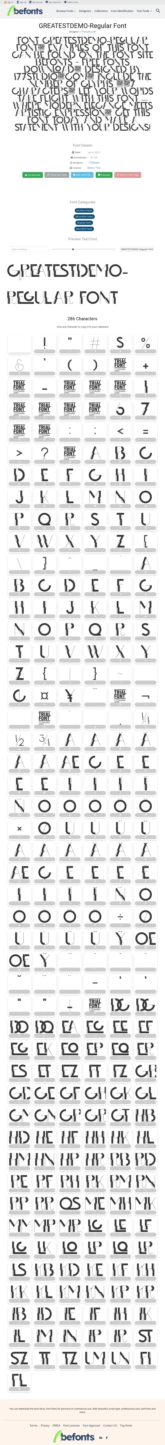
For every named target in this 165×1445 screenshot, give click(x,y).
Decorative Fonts (84, 216)
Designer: (78, 162)
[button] (158, 11)
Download (34, 175)
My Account (37, 2)
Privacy (45, 1425)
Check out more (58, 174)
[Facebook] (106, 1438)
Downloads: (80, 157)
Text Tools (143, 11)
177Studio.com (88, 31)
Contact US (110, 1425)
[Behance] (100, 1438)
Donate (105, 175)
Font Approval (91, 1425)
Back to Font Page (129, 174)
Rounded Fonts (84, 228)
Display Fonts (84, 222)
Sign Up (21, 2)
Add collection (83, 174)
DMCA (56, 1425)
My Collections (55, 2)
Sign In (9, 2)
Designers (85, 11)
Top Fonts (126, 1425)
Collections (101, 11)
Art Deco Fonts (84, 210)
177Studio (94, 162)
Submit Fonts (72, 2)
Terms (34, 1425)
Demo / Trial (94, 167)
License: (77, 167)
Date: (78, 152)
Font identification (122, 11)
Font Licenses (71, 1425)
